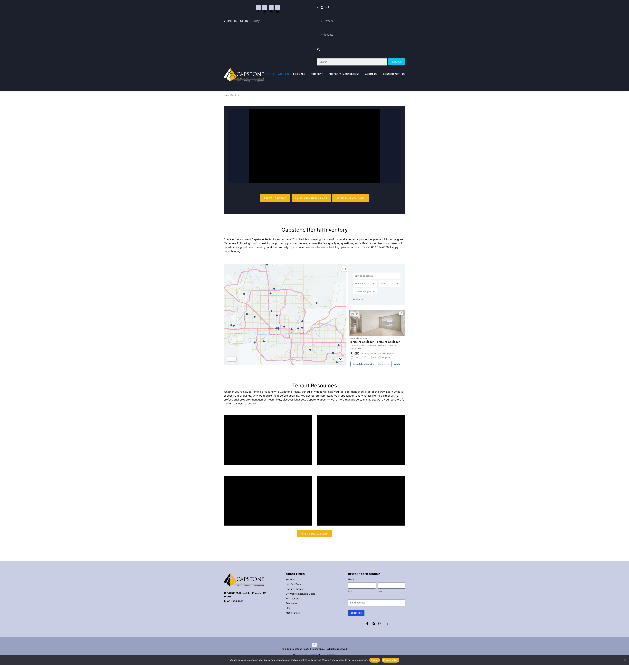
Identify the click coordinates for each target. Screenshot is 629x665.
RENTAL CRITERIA (275, 198)
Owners (328, 21)
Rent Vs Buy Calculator (314, 533)
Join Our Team (293, 584)
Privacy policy (390, 660)
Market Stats (293, 612)
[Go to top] (314, 645)
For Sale (299, 74)
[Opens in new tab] (258, 7)
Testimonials (292, 598)
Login (327, 7)
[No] (625, 660)
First (350, 591)
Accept (375, 660)
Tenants (328, 34)
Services (290, 579)
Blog (288, 608)
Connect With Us (394, 74)
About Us (371, 74)
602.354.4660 (380, 247)
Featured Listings (295, 589)
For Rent (317, 74)
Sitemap (331, 655)
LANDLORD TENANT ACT (311, 198)
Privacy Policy (300, 655)
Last (380, 591)
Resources (291, 603)
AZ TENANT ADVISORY (350, 198)
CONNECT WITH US (276, 74)
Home (226, 95)
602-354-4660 (241, 21)
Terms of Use (317, 655)
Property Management (344, 74)
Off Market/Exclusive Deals (300, 593)
